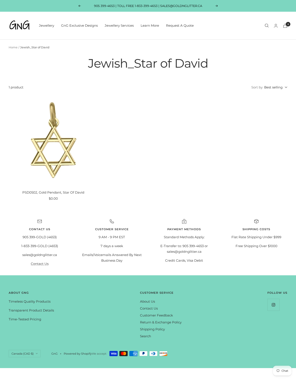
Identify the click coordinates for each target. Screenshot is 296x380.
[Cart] (285, 26)
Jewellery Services (119, 25)
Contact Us (40, 264)
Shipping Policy (152, 329)
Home (13, 47)
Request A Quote (180, 25)
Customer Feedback (156, 315)
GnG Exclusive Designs (79, 25)
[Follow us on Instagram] (273, 305)
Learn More (150, 25)
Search (145, 336)
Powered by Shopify (78, 353)
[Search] (267, 26)
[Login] (276, 26)
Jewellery (46, 25)
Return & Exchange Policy (161, 322)
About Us (147, 301)
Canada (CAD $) (22, 353)
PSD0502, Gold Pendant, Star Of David (53, 192)
